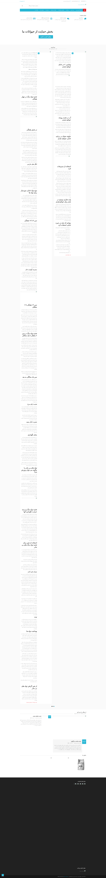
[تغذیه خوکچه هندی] (47, 719)
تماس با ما (42, 10)
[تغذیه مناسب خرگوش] (69, 727)
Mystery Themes (66, 876)
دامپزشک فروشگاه (77, 743)
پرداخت (67, 10)
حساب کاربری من (79, 10)
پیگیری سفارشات (61, 10)
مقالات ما (36, 10)
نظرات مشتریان (53, 10)
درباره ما (47, 10)
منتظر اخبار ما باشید (45, 37)
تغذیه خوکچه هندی (37, 716)
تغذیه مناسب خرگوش (76, 741)
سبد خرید (72, 10)
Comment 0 (71, 743)
